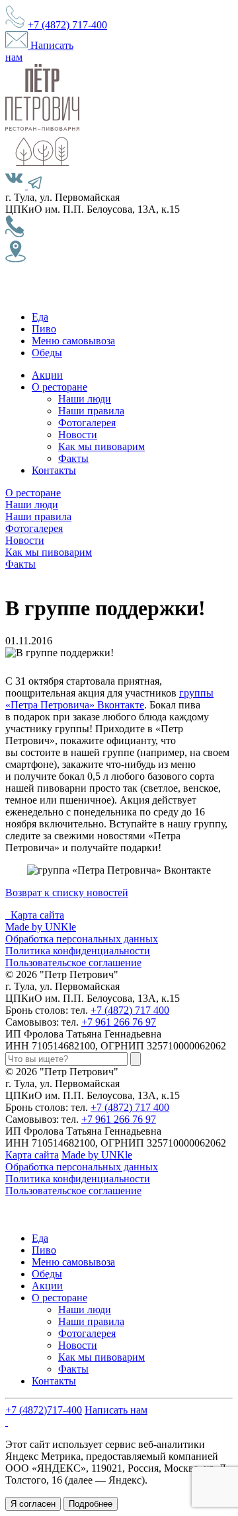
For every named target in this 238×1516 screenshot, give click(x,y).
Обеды (47, 352)
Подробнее (90, 1504)
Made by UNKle (40, 926)
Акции (47, 375)
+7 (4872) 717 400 (130, 1010)
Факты (73, 458)
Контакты (54, 470)
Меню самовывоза (73, 340)
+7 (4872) (67, 24)
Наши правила (91, 410)
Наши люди (84, 398)
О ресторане (59, 387)
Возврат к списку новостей (66, 892)
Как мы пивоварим (101, 446)
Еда (40, 316)
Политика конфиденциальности (77, 950)
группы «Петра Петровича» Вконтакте (109, 698)
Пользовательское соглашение (73, 962)
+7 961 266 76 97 (118, 1022)
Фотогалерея (87, 422)
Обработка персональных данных (81, 938)
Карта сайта (37, 915)
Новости (77, 434)
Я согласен (33, 1504)
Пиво (44, 328)
